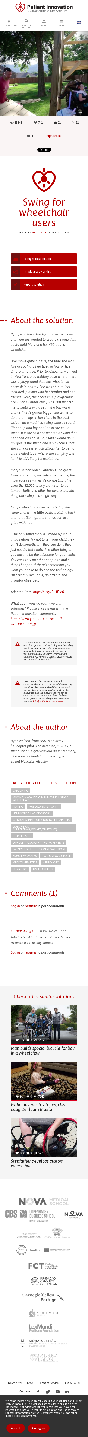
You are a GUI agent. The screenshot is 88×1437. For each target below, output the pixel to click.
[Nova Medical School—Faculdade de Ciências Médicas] (44, 1201)
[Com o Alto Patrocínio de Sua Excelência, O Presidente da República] (44, 1233)
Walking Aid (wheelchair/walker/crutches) (35, 828)
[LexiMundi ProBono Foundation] (44, 1328)
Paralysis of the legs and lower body (39, 849)
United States (43, 869)
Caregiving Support (56, 855)
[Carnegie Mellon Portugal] (44, 1297)
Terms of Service (48, 1382)
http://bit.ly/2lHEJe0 (48, 592)
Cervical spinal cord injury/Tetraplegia (41, 820)
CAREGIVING (20, 790)
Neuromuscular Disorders (31, 813)
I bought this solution (37, 259)
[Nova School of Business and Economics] (73, 1215)
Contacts (24, 1391)
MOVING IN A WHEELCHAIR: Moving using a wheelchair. (40, 799)
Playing (18, 806)
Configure (38, 1428)
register (31, 906)
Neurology (51, 862)
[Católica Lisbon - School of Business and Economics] (44, 1358)
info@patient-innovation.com (48, 701)
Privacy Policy (72, 1382)
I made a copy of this (37, 271)
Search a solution (27, 26)
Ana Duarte (39, 232)
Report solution (33, 284)
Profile (44, 25)
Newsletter (15, 1382)
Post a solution (9, 25)
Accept (16, 1428)
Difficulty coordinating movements (38, 842)
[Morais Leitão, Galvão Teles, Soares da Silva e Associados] (44, 1343)
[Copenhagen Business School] (30, 1216)
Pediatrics (20, 869)
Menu (61, 25)
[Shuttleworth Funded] (44, 1313)
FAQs (30, 1382)
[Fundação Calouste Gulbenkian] (44, 1281)
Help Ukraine (53, 136)
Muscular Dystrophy (44, 806)
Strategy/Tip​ (22, 836)
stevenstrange (22, 931)
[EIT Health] (44, 1250)
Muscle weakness (25, 855)
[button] (5, 73)
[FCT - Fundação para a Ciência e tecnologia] (44, 1266)
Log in (15, 906)
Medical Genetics (25, 862)
